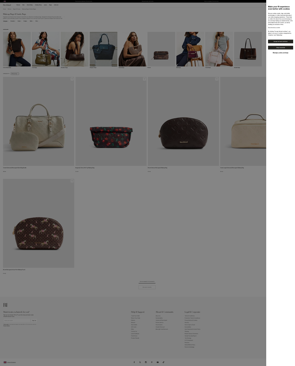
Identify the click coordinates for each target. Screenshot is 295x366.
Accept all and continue (281, 41)
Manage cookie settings (280, 52)
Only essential (280, 47)
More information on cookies (274, 27)
